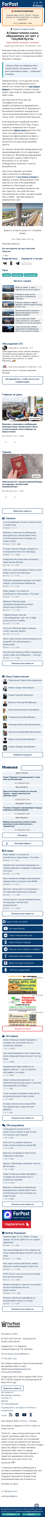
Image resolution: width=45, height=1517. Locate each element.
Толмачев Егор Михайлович (22, 717)
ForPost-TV (6, 1398)
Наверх (37, 1505)
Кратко (4, 1401)
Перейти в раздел (22, 754)
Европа (37, 476)
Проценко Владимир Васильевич (24, 732)
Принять (31, 1514)
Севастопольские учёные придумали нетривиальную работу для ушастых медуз (27, 329)
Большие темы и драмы (20, 956)
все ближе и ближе (27, 177)
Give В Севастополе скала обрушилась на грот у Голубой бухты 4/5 (29, 262)
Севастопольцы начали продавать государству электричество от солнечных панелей (20, 1042)
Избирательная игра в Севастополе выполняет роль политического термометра (19, 824)
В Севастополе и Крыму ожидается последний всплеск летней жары (20, 550)
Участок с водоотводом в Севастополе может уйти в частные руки (22, 571)
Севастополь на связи (16, 921)
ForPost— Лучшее (28, 1421)
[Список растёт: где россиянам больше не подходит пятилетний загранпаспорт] (22, 455)
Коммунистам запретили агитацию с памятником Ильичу (21, 560)
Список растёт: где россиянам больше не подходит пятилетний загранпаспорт (22, 484)
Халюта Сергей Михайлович (21, 739)
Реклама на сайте (9, 1334)
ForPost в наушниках (20, 970)
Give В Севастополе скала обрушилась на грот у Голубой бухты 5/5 (31, 262)
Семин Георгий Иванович (20, 695)
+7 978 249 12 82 (9, 1358)
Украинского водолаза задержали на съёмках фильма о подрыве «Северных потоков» (22, 868)
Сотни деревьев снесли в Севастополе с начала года (22, 523)
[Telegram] (17, 263)
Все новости (7, 1392)
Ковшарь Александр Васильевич (24, 724)
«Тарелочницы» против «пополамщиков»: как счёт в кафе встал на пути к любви (19, 618)
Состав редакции (9, 1403)
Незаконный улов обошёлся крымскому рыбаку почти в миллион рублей (27, 312)
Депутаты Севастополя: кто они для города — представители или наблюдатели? (20, 793)
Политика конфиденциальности (29, 1511)
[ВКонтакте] (5, 263)
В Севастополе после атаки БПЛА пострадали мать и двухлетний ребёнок (19, 1106)
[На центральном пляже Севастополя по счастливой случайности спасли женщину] (8, 319)
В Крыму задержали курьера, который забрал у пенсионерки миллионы (22, 581)
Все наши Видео (17, 928)
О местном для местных (21, 935)
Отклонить (10, 1514)
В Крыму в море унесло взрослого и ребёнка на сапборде (25, 296)
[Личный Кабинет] (34, 2)
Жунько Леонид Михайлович (22, 702)
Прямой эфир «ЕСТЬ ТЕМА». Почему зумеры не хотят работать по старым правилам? (22, 17)
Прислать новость (22, 511)
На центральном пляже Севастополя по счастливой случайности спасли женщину (28, 320)
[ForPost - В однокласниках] (30, 1415)
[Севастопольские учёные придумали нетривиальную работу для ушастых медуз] (8, 327)
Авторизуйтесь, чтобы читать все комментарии (22, 380)
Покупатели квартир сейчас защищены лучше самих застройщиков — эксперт (22, 653)
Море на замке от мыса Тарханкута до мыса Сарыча (27, 288)
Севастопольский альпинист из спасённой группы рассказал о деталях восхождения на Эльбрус (22, 1083)
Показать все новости (22, 663)
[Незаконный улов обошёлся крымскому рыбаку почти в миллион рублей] (8, 311)
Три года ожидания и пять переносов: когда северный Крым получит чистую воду (22, 1056)
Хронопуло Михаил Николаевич (23, 709)
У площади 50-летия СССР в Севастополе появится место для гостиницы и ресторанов (19, 1132)
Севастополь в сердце (20, 942)
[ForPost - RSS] (10, 1415)
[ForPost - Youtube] (24, 1415)
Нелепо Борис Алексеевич (21, 687)
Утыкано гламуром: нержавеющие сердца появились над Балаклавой (22, 809)
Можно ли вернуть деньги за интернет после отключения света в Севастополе (22, 1287)
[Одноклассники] (11, 263)
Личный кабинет (22, 843)
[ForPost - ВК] (17, 1415)
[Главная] (10, 3)
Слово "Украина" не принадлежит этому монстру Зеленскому (21, 778)
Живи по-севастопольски (21, 963)
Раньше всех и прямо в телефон (24, 949)
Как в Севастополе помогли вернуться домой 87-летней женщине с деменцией (22, 641)
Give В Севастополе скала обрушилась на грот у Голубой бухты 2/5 (25, 262)
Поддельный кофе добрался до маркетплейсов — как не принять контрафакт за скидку (19, 1069)
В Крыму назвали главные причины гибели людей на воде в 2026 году (28, 304)
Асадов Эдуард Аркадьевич (22, 746)
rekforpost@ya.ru (9, 1496)
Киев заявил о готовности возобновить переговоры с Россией (21, 592)
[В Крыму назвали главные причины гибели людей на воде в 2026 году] (8, 303)
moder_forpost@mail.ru (18, 1354)
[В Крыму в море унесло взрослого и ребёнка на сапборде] (8, 295)
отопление (35, 418)
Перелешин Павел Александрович (25, 680)
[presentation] (6, 441)
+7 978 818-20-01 (9, 1491)
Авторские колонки (11, 1395)
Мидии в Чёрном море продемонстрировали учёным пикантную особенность (18, 604)
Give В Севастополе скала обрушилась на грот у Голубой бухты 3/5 (27, 262)
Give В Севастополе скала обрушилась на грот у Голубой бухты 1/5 (22, 262)
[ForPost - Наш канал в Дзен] (35, 1415)
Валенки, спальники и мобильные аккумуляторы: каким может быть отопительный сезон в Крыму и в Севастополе (20, 428)
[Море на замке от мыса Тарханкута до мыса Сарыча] (8, 286)
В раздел (22, 835)
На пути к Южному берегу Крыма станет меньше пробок (19, 629)
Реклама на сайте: (9, 1484)
